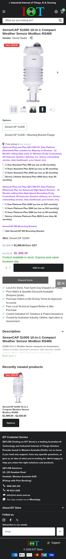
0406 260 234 (13, 486)
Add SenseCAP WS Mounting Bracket (24, 231)
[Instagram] (3, 520)
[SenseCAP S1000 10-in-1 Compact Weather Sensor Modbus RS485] (18, 387)
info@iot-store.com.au (18, 495)
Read (8, 356)
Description (11, 331)
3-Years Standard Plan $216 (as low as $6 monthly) (31, 169)
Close (33, 507)
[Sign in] (56, 11)
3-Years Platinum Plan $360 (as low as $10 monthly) (32, 208)
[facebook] (10, 520)
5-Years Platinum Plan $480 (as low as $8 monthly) (31, 212)
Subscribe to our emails (14, 524)
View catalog (4, 11)
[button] (57, 72)
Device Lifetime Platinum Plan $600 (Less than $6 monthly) (29, 218)
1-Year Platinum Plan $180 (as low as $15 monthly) (31, 204)
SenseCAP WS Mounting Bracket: (19, 226)
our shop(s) (25, 144)
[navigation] (13, 109)
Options (6, 120)
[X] (17, 520)
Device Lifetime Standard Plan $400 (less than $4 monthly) (29, 178)
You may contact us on (23, 499)
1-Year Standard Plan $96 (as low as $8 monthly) (30, 165)
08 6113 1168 (13, 490)
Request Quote (25, 280)
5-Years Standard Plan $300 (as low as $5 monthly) (31, 172)
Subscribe (60, 531)
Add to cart (38, 268)
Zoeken (60, 20)
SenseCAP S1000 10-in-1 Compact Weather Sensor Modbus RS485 (15, 410)
